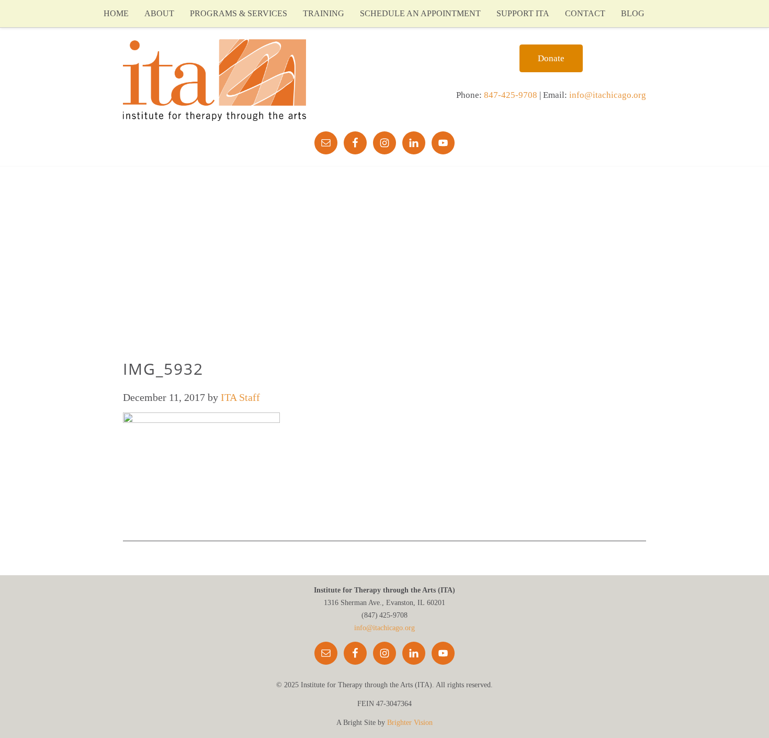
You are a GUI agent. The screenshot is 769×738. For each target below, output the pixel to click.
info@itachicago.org (607, 95)
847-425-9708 (510, 95)
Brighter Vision (410, 722)
